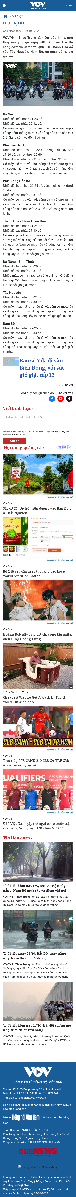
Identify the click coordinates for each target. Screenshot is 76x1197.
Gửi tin (14, 440)
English (68, 5)
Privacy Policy (58, 432)
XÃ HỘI (17, 16)
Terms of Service (11, 435)
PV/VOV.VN (64, 385)
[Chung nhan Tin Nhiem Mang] (38, 1167)
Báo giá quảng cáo (14, 1108)
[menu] (7, 5)
